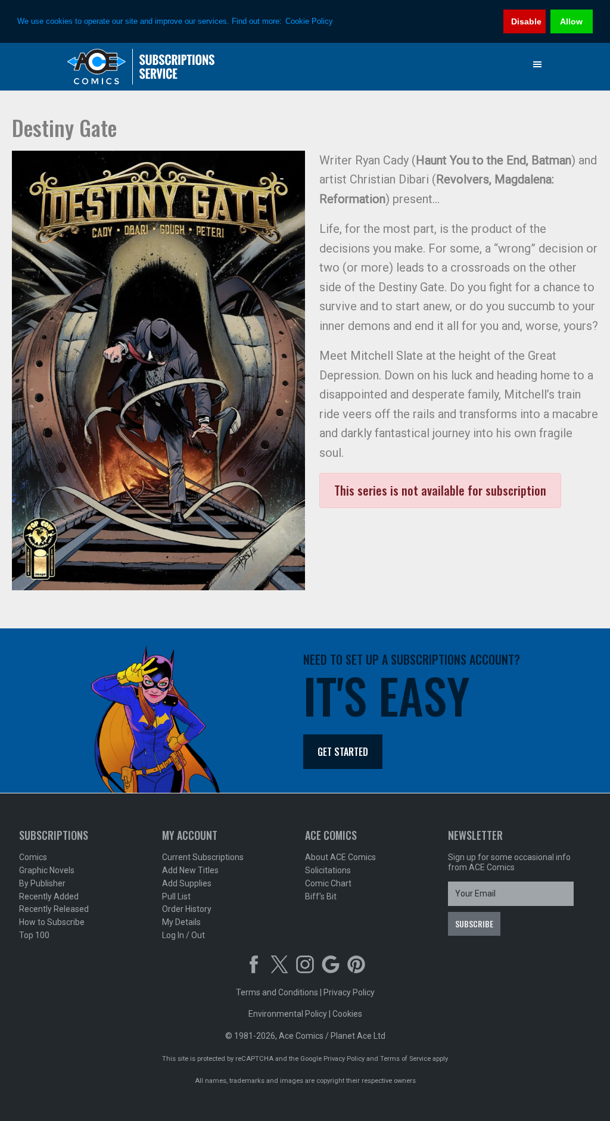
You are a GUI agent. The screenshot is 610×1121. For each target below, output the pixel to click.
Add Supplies (186, 883)
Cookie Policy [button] (309, 21)
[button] (537, 64)
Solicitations (328, 870)
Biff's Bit (321, 896)
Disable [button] (526, 21)
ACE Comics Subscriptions (141, 67)
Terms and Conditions (277, 992)
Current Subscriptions (203, 857)
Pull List (176, 896)
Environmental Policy (287, 1014)
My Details (181, 922)
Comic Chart (328, 883)
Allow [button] (571, 21)
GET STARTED (343, 752)
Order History (186, 909)
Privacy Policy (349, 992)
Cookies (347, 1014)
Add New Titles (190, 870)
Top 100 (34, 935)
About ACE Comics (340, 857)
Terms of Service (405, 1059)
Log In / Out (183, 935)
